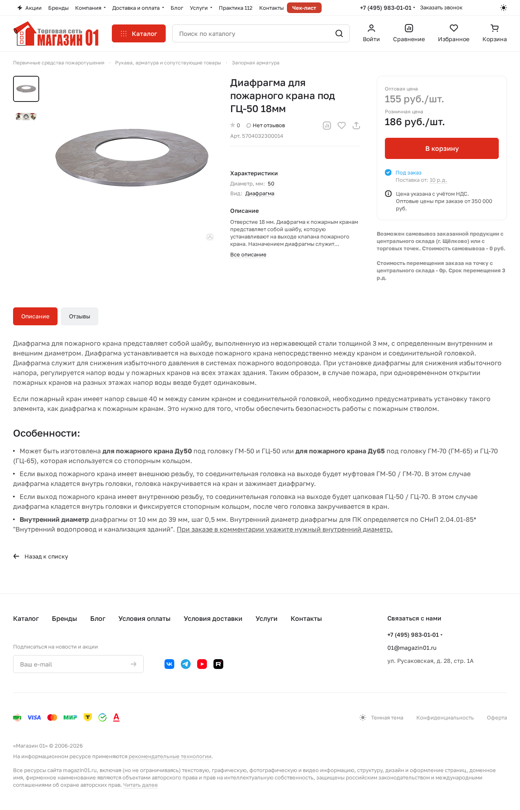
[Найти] (339, 33)
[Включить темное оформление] (503, 7)
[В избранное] (342, 125)
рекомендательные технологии (170, 756)
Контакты (306, 618)
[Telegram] (186, 664)
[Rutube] (218, 664)
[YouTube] (202, 664)
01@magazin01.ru (411, 647)
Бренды (64, 618)
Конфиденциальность (445, 717)
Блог (97, 618)
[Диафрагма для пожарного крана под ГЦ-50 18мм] (132, 158)
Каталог (26, 618)
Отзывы (79, 316)
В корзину (442, 148)
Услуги (267, 618)
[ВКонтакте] (169, 664)
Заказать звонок (441, 7)
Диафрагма (259, 193)
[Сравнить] (327, 125)
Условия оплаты (144, 618)
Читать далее (140, 784)
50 (271, 183)
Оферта (497, 717)
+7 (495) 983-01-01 (385, 7)
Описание (35, 316)
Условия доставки (213, 618)
